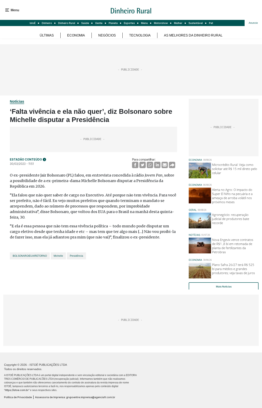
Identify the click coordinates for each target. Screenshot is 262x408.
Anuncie (253, 23)
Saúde (85, 23)
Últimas (47, 35)
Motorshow (161, 23)
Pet (211, 23)
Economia (76, 35)
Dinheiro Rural (66, 23)
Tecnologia (140, 35)
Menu (144, 23)
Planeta (113, 23)
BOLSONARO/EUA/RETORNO (30, 255)
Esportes (129, 23)
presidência (76, 255)
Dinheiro (47, 23)
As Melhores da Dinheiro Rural (193, 35)
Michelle (58, 255)
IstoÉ (33, 23)
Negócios (107, 35)
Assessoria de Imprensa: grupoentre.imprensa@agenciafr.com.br (75, 397)
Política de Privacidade (18, 397)
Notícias (17, 101)
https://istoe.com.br (17, 390)
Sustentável (196, 23)
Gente (99, 23)
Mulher (178, 23)
